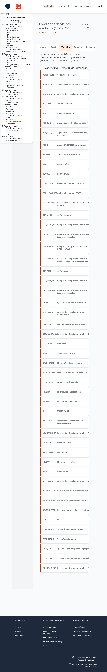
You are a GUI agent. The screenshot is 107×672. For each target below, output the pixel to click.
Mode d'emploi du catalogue (69, 6)
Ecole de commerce (14, 39)
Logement (9, 100)
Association (10, 88)
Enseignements (11, 73)
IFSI (8, 35)
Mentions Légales (78, 627)
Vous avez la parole (13, 141)
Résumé (43, 47)
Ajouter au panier (87, 26)
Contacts (46, 646)
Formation (11, 60)
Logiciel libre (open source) (82, 635)
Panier (89, 6)
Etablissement (11, 75)
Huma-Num (19, 635)
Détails (54, 47)
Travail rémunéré (12, 94)
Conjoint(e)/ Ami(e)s (13, 130)
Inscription (11, 45)
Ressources (10, 111)
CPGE (9, 43)
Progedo (81, 660)
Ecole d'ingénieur (13, 37)
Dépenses (9, 109)
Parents (8, 134)
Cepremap (18, 627)
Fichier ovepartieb (10, 47)
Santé (8, 117)
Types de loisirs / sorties (14, 86)
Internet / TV (10, 83)
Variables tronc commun (14, 26)
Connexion (99, 6)
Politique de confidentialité (81, 631)
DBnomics (18, 631)
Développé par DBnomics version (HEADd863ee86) (84, 665)
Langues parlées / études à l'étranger (20, 64)
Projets (9, 62)
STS (8, 33)
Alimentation (10, 124)
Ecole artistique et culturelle (17, 41)
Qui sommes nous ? (50, 627)
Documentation (93, 47)
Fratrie (8, 132)
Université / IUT (13, 31)
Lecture (8, 81)
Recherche (49, 6)
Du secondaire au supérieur (16, 52)
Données (78, 47)
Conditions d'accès (50, 637)
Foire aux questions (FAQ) (52, 642)
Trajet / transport (12, 102)
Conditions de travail (13, 71)
